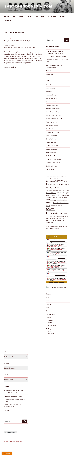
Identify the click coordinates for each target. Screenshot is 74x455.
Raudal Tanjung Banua (62, 200)
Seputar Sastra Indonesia (53, 159)
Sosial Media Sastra (51, 166)
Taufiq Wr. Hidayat (58, 220)
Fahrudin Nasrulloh (63, 188)
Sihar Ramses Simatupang (62, 216)
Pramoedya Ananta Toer (58, 197)
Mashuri (55, 195)
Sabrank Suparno (64, 203)
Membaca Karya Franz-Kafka (54, 118)
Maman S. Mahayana (62, 193)
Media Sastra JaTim (52, 105)
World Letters (50, 169)
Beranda (6, 16)
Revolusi (55, 203)
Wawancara (49, 222)
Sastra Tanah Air (51, 156)
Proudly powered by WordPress (13, 441)
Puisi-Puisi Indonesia (52, 129)
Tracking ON (61, 282)
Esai (14, 16)
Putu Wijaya (53, 200)
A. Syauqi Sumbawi (56, 176)
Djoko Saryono (64, 184)
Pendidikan (48, 197)
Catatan (62, 16)
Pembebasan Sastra (52, 125)
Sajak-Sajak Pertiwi (51, 135)
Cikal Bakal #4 (50, 74)
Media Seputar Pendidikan (53, 115)
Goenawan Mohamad (52, 190)
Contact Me (51, 333)
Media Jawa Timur (51, 98)
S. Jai (59, 203)
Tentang (6, 20)
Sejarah (54, 216)
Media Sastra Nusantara (53, 108)
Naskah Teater (52, 16)
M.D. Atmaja (53, 193)
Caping (65, 181)
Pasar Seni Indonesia (52, 122)
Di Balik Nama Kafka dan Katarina (56, 56)
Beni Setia (59, 178)
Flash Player (49, 228)
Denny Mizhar (56, 184)
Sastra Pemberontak (52, 146)
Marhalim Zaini (49, 195)
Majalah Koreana (51, 88)
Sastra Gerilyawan (51, 139)
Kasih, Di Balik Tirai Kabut (17, 40)
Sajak (42, 16)
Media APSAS (50, 91)
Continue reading (10, 67)
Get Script (51, 282)
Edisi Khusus (50, 188)
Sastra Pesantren (51, 152)
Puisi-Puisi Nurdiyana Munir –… (57, 249)
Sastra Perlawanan (51, 149)
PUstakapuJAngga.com (53, 132)
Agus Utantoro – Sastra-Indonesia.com (56, 258)
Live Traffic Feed (56, 237)
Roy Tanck (59, 226)
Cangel (53, 181)
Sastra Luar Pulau (51, 142)
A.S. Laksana (49, 176)
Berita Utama (65, 178)
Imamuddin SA (62, 190)
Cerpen (21, 16)
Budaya (48, 181)
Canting (59, 180)
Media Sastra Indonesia (53, 102)
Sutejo (51, 220)
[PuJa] (50, 331)
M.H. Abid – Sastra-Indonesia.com (57, 241)
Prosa (65, 197)
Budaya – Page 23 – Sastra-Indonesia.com (55, 246)
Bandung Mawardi (51, 178)
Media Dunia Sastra (51, 95)
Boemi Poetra (50, 85)
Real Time (56, 282)
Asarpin (63, 176)
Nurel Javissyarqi (63, 195)
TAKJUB (48, 71)
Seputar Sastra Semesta (53, 162)
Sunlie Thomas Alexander (52, 218)
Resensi (29, 16)
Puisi (36, 16)
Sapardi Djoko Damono (56, 205)
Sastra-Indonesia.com (28, 6)
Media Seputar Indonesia (53, 112)
